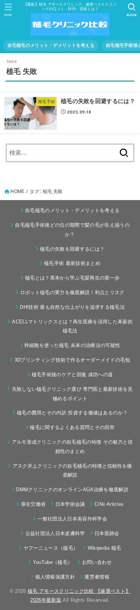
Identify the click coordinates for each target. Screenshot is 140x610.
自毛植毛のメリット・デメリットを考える (50, 45)
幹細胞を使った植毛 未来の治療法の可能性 (72, 345)
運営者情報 (96, 577)
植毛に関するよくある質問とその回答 (72, 427)
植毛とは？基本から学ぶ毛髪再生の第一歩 (72, 278)
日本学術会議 (70, 504)
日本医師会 (106, 533)
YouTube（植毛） (52, 562)
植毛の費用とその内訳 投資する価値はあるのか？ (72, 413)
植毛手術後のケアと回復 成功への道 (72, 374)
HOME (17, 191)
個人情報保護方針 (55, 577)
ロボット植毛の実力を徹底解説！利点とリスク (72, 292)
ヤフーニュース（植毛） (51, 548)
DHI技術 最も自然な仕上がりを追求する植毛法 (72, 307)
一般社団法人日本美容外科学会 (72, 519)
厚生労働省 (33, 504)
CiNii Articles (109, 504)
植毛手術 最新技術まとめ (72, 263)
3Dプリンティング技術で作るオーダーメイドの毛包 (72, 360)
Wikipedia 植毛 (104, 548)
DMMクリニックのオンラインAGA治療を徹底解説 (72, 489)
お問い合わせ (97, 562)
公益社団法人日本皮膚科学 (55, 533)
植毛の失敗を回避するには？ (72, 249)
